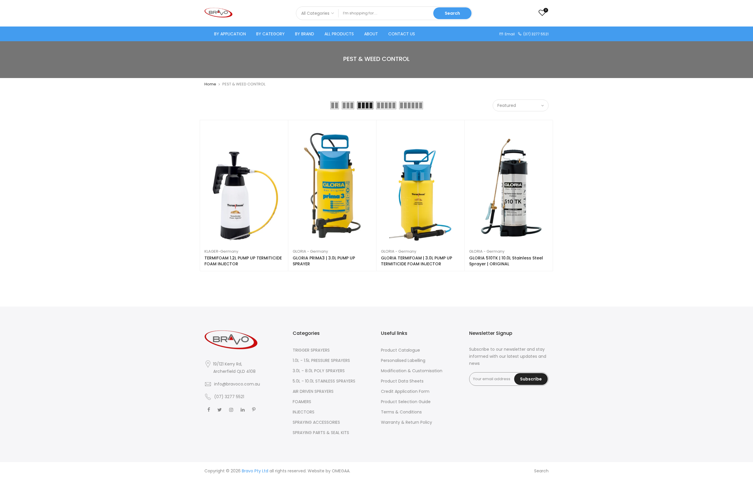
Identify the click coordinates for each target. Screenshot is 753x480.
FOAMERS (302, 402)
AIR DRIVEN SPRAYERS (313, 391)
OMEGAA (340, 471)
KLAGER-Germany (221, 251)
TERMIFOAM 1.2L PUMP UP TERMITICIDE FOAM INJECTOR (243, 261)
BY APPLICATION (230, 34)
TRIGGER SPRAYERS (311, 350)
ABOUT (371, 34)
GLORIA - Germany (310, 251)
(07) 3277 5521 (229, 397)
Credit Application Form (405, 391)
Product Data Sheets (402, 381)
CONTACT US (401, 34)
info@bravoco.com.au (237, 384)
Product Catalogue (400, 350)
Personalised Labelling (403, 360)
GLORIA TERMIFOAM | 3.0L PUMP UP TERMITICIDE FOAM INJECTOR (416, 261)
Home (210, 84)
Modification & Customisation (411, 371)
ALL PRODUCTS (339, 34)
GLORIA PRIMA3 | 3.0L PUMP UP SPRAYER (324, 261)
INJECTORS (303, 412)
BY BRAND (304, 34)
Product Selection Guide (406, 402)
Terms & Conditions (401, 412)
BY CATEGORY (270, 34)
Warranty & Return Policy (406, 422)
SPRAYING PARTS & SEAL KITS (321, 433)
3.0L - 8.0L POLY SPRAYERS (319, 371)
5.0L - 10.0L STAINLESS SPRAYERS (324, 381)
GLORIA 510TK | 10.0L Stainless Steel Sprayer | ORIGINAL (506, 261)
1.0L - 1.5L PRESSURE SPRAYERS (321, 360)
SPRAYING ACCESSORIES (316, 422)
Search (452, 13)
